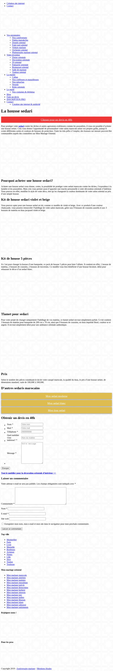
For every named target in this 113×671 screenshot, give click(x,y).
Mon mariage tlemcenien (17, 587)
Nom (10, 424)
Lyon (9, 544)
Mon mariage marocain (17, 575)
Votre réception (13, 55)
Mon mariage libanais (16, 600)
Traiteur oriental (19, 72)
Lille (9, 557)
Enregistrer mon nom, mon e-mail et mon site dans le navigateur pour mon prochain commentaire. (46, 524)
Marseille (11, 547)
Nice (9, 559)
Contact (10, 6)
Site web (5, 519)
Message (11, 453)
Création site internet (16, 3)
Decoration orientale (21, 60)
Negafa (15, 84)
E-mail (5, 513)
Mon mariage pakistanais (17, 607)
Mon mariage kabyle (16, 585)
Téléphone (12, 432)
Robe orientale (18, 87)
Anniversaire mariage (26, 668)
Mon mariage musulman (17, 582)
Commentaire (7, 504)
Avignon (10, 552)
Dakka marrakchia (20, 40)
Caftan (15, 77)
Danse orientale (19, 57)
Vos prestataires (13, 35)
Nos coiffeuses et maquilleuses (25, 79)
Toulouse (11, 564)
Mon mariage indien (15, 597)
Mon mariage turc (14, 595)
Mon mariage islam (15, 602)
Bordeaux (11, 549)
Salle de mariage (19, 70)
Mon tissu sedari (56, 410)
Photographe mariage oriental (25, 52)
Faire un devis (13, 97)
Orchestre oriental (20, 50)
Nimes (9, 554)
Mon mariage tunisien (16, 580)
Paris (9, 542)
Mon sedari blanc (56, 403)
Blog (9, 94)
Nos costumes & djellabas (23, 92)
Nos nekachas (18, 82)
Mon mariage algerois (16, 592)
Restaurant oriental (20, 67)
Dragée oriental (18, 42)
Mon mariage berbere (16, 590)
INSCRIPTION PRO (16, 99)
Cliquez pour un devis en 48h (56, 119)
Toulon (10, 562)
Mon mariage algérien (16, 578)
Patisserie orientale (20, 65)
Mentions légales (44, 668)
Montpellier (12, 540)
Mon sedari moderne (56, 396)
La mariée (11, 75)
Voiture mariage (19, 47)
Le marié (10, 89)
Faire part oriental (19, 45)
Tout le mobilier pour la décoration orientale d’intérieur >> (28, 473)
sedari (21, 126)
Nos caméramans (19, 37)
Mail (10, 428)
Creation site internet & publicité (26, 104)
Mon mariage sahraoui (16, 605)
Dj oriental (16, 62)
